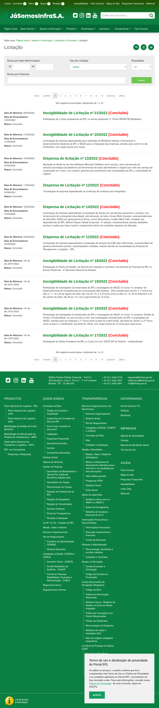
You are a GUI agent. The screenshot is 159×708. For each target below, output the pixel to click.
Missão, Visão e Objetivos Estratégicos (98, 456)
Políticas (125, 410)
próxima (111, 95)
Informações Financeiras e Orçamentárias (95, 521)
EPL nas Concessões (14, 449)
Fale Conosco (97, 3)
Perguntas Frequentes (133, 3)
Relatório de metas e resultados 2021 (96, 632)
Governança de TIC (130, 405)
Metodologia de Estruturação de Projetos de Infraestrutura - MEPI (20, 435)
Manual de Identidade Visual (135, 445)
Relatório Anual (93, 485)
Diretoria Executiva (56, 549)
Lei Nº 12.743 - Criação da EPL (58, 522)
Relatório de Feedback (97, 653)
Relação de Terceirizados (59, 504)
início (36, 95)
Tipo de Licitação (78, 60)
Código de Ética (93, 589)
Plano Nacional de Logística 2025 (21, 420)
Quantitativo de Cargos (58, 482)
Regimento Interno (52, 585)
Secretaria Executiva (57, 443)
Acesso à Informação (50, 28)
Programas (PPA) (94, 480)
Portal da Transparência (58, 513)
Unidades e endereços (97, 444)
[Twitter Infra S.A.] (75, 15)
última (122, 95)
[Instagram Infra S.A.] (82, 15)
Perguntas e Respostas (19, 454)
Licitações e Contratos (66, 40)
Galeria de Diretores (53, 461)
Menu (33, 3)
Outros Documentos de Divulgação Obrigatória (93, 583)
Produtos (70, 28)
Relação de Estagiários (58, 499)
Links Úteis (126, 488)
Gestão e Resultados (92, 449)
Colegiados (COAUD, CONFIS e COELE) (59, 555)
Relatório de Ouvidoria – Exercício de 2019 (98, 513)
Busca (45, 3)
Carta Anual (91, 490)
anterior (47, 95)
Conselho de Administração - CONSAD (61, 543)
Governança (87, 28)
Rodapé (58, 3)
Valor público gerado (96, 476)
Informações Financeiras (98, 527)
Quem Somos (27, 28)
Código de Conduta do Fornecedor (97, 576)
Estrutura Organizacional (55, 532)
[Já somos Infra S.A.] (35, 15)
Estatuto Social (50, 457)
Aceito (97, 695)
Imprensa (104, 28)
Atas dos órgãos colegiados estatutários (99, 639)
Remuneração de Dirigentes (99, 625)
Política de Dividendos (96, 620)
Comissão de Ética (52, 405)
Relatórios (126, 415)
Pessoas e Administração (94, 544)
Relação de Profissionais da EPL (60, 493)
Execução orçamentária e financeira (98, 533)
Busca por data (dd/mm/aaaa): (23, 60)
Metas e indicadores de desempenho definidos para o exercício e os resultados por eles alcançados (100, 466)
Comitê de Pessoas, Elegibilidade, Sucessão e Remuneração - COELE (59, 577)
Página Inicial (10, 28)
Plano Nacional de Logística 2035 (21, 412)
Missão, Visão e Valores (54, 527)
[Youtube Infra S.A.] (95, 15)
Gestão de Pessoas (52, 466)
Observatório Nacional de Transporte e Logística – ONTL (19, 443)
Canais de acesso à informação (95, 568)
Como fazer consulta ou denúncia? (58, 428)
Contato (51, 447)
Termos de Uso (128, 449)
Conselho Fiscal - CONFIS (60, 561)
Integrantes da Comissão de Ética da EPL (61, 420)
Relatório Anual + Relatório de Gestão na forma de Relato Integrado (100, 605)
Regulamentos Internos (54, 589)
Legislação (52, 433)
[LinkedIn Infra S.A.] (88, 15)
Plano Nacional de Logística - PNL (21, 405)
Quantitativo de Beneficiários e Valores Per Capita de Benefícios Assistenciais (62, 474)
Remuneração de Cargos (59, 486)
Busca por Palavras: (18, 74)
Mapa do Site (113, 3)
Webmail (150, 3)
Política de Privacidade (100, 683)
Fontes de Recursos (96, 539)
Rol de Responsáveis (53, 536)
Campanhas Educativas (58, 452)
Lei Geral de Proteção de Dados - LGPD (98, 647)
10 (102, 95)
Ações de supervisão (92, 494)
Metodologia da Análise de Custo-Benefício (20, 428)
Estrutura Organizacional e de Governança (96, 407)
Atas (88, 440)
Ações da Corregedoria (97, 507)
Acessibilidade (81, 3)
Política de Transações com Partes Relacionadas (99, 614)
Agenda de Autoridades (132, 435)
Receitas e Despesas (57, 518)
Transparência (121, 28)
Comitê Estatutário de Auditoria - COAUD (57, 568)
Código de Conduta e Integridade (57, 412)
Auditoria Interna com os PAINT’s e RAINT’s (98, 501)
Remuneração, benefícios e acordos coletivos (99, 551)
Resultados (138, 60)
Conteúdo (19, 3)
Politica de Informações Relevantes (97, 596)
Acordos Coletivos (56, 508)
